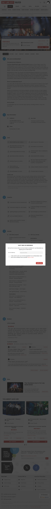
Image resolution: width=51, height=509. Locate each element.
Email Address (11, 252)
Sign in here (31, 257)
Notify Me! (39, 263)
